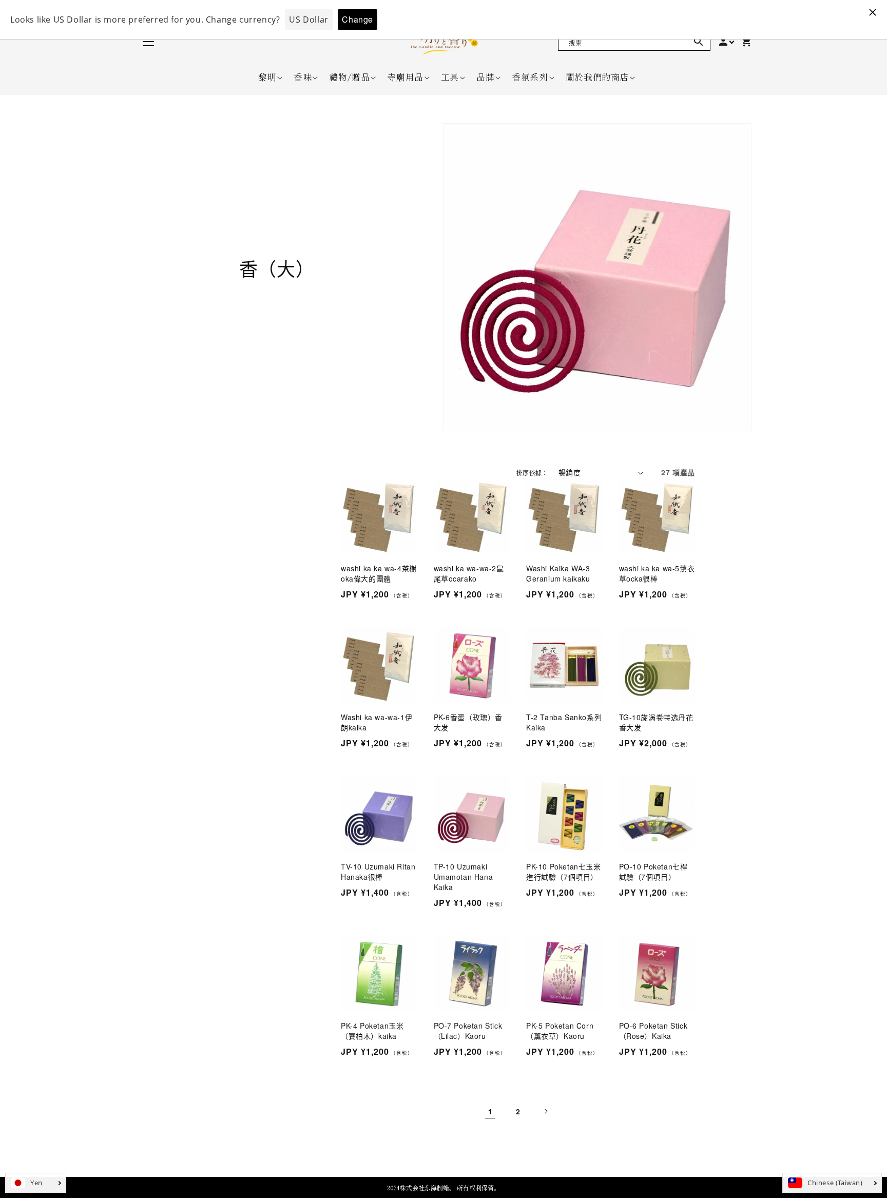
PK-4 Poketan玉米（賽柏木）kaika (372, 1030)
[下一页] (545, 1111)
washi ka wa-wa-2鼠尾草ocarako (469, 573)
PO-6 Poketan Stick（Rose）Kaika (653, 1030)
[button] (267, 77)
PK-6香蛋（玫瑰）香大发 (468, 722)
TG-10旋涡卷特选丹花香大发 (656, 722)
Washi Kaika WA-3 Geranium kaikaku (558, 573)
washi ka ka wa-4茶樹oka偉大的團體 (379, 573)
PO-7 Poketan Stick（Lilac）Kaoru (468, 1030)
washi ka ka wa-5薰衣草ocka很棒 (657, 573)
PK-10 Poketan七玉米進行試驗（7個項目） (563, 871)
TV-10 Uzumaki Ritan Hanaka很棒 (378, 871)
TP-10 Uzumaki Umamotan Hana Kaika (463, 876)
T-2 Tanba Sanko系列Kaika (564, 722)
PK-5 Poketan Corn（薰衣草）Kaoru (559, 1030)
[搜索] (698, 41)
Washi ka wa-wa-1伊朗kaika (376, 722)
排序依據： (532, 472)
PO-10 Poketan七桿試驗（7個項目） (653, 871)
